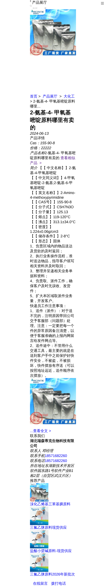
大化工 (69, 96)
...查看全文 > (40, 431)
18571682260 (56, 456)
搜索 (45, 8)
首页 (33, 96)
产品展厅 (50, 96)
